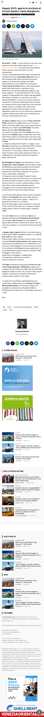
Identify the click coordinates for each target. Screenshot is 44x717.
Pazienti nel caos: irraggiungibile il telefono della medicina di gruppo (28, 489)
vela (11, 310)
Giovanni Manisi (12, 21)
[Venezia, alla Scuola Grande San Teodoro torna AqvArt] (8, 458)
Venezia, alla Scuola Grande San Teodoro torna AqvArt (27, 458)
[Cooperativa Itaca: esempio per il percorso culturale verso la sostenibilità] (8, 511)
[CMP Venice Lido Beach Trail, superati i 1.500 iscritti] (8, 358)
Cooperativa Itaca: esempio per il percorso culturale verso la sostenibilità (27, 511)
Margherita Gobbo (19, 482)
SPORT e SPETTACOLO (27, 14)
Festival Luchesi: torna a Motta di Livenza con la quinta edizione (27, 500)
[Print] (28, 26)
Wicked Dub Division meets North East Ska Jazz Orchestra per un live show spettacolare (28, 479)
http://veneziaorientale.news (22, 334)
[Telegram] (33, 2)
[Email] (23, 26)
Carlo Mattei (18, 360)
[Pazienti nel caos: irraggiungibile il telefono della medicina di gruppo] (8, 489)
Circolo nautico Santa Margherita (23, 307)
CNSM (36, 307)
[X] (36, 2)
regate (5, 310)
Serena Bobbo (18, 449)
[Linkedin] (18, 26)
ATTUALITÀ (18, 443)
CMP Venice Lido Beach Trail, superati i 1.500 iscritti (26, 357)
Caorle (9, 307)
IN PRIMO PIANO (15, 14)
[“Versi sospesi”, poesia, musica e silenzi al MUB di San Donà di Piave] (8, 447)
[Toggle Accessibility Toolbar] (39, 712)
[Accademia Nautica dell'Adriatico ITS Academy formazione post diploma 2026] (17, 390)
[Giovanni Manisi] (4, 21)
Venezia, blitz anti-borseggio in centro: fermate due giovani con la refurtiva (28, 436)
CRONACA (5, 14)
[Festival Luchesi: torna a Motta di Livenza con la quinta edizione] (8, 500)
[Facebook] (30, 2)
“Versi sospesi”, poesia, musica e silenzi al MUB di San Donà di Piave (28, 447)
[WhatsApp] (13, 26)
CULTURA (17, 454)
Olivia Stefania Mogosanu (21, 515)
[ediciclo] (17, 420)
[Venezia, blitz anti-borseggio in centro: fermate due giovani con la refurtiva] (8, 436)
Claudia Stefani (19, 491)
